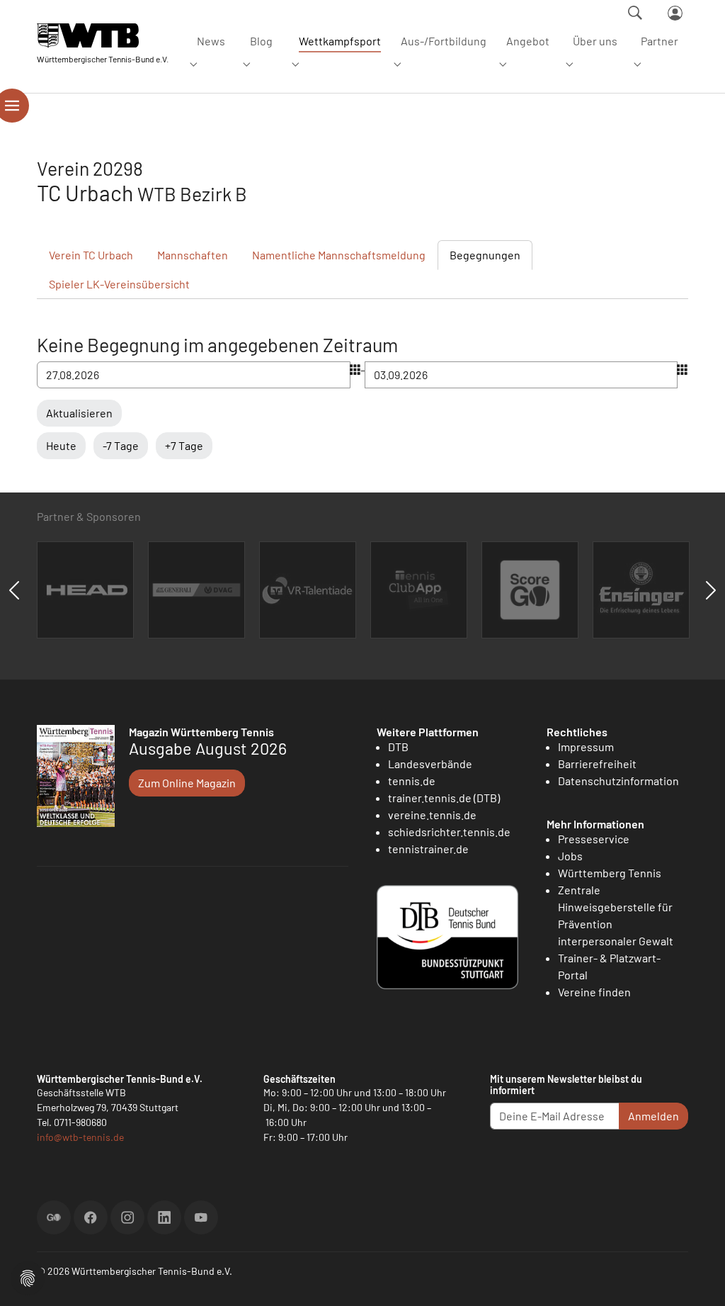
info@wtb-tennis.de (80, 1137)
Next (711, 590)
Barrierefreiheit (597, 763)
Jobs (570, 855)
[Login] (675, 13)
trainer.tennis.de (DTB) (444, 797)
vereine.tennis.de (432, 814)
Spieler (119, 284)
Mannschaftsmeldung (339, 254)
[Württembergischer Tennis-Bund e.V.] (103, 35)
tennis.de (411, 780)
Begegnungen (485, 254)
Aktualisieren (79, 413)
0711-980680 (80, 1122)
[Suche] (635, 13)
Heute (61, 445)
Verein (91, 254)
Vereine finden (594, 991)
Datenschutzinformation (618, 780)
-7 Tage (121, 445)
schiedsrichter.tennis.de (449, 831)
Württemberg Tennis (609, 872)
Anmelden (653, 1115)
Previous (14, 590)
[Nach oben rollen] (697, 1278)
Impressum (586, 746)
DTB (398, 746)
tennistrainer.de (428, 848)
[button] (28, 1276)
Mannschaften (192, 254)
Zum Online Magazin (187, 782)
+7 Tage (184, 445)
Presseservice (593, 838)
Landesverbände (430, 763)
